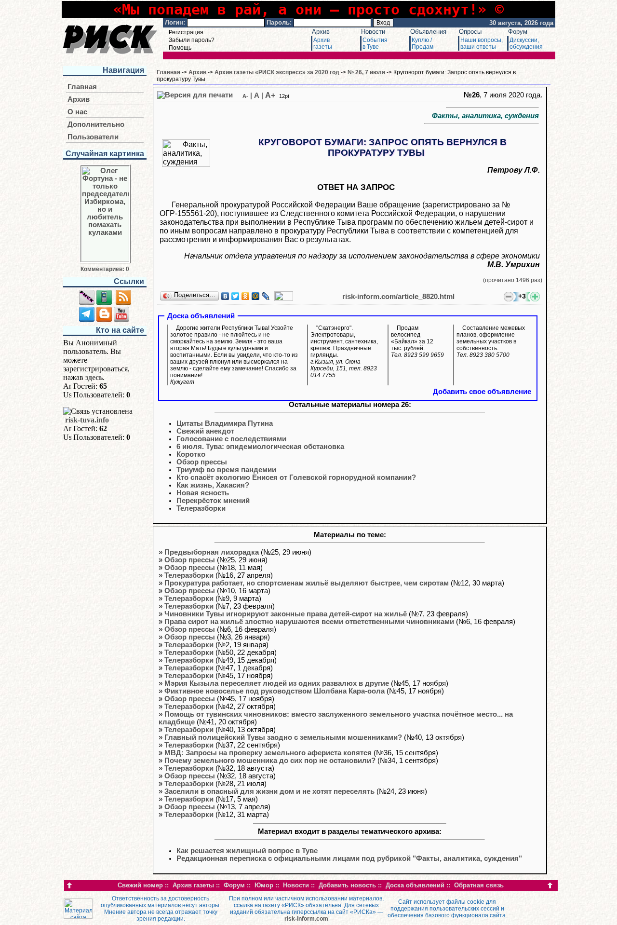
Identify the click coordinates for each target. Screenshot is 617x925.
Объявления (428, 31)
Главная (82, 87)
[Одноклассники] (246, 296)
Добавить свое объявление (482, 391)
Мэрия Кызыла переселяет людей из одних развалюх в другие (276, 683)
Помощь (180, 47)
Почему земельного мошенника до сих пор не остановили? (270, 760)
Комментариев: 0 (104, 269)
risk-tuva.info (87, 420)
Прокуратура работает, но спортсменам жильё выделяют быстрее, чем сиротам (306, 583)
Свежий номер (140, 885)
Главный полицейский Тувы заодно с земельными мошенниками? (283, 737)
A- (245, 96)
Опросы (470, 31)
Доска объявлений (415, 885)
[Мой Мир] (256, 296)
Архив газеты (193, 885)
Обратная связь (479, 885)
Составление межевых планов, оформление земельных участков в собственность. (490, 341)
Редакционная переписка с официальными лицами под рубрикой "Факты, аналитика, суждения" (349, 858)
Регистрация (186, 32)
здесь (94, 377)
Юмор (264, 885)
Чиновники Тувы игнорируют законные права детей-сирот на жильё (285, 614)
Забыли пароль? (192, 40)
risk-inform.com (306, 918)
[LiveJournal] (266, 296)
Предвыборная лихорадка (211, 552)
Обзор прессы (189, 560)
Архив (321, 31)
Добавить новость (347, 885)
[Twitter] (235, 296)
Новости (373, 31)
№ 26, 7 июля (366, 72)
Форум (517, 31)
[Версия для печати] (195, 95)
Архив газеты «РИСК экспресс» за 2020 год (277, 72)
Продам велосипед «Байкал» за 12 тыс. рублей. (417, 341)
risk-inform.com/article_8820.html (398, 296)
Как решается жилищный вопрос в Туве (247, 851)
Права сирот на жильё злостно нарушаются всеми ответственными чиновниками (309, 622)
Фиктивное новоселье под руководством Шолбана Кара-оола (274, 691)
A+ (270, 95)
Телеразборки (189, 575)
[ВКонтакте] (225, 296)
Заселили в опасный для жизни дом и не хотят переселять (269, 791)
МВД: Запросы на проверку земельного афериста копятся (268, 753)
